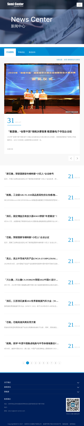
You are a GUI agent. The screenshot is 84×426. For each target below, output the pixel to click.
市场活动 (21, 52)
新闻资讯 (71, 59)
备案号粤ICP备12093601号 (52, 424)
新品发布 (32, 52)
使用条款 (72, 424)
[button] (70, 158)
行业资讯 (10, 52)
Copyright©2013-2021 (15, 424)
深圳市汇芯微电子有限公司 (33, 424)
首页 (65, 59)
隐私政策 (65, 424)
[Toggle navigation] (79, 5)
